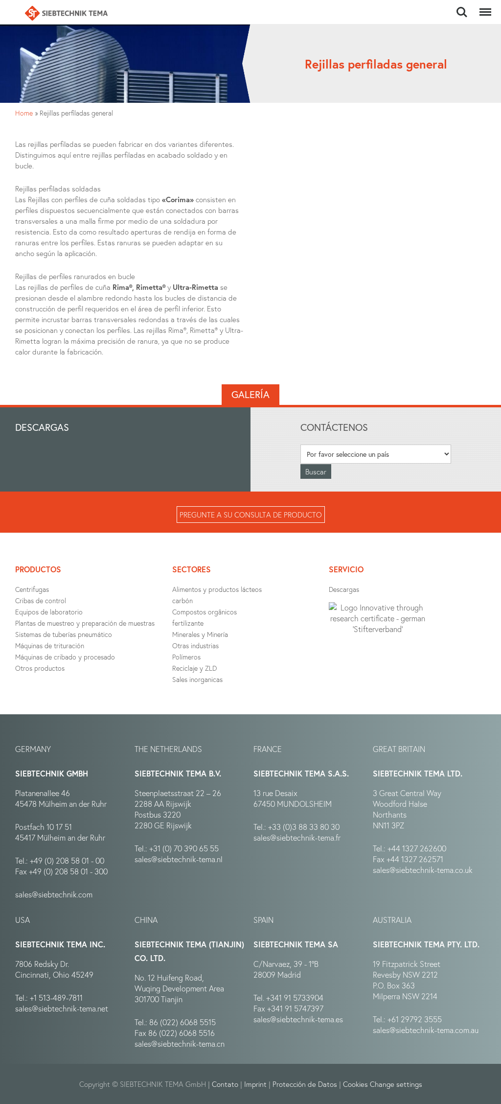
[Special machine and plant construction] (66, 13)
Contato (225, 1084)
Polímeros (186, 656)
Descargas (344, 589)
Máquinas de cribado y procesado (65, 656)
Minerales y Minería (200, 634)
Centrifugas (32, 589)
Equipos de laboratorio (49, 611)
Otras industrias (195, 645)
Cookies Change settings (382, 1084)
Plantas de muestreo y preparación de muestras (85, 623)
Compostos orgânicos (204, 611)
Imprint (255, 1084)
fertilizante (188, 623)
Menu (483, 7)
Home (24, 112)
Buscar (461, 7)
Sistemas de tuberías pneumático (63, 634)
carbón (182, 600)
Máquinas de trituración (49, 645)
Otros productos (40, 668)
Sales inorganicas (197, 679)
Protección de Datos (305, 1084)
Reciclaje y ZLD (194, 668)
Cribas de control (40, 600)
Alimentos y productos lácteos (217, 589)
